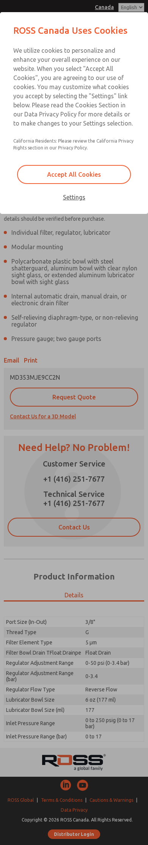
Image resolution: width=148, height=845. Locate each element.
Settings (74, 197)
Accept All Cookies (74, 174)
